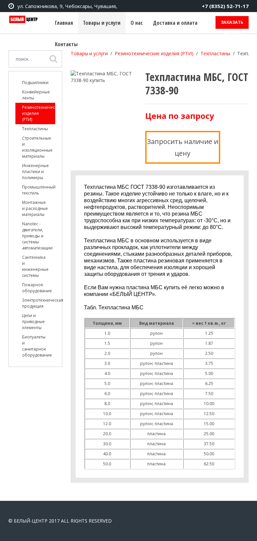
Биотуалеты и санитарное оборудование (37, 346)
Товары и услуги (101, 22)
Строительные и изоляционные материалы (37, 147)
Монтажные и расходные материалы (35, 208)
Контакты (66, 44)
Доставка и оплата (175, 22)
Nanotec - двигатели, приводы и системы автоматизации (37, 236)
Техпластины (35, 129)
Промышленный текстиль (38, 190)
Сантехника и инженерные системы (35, 266)
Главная (64, 22)
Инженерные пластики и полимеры (35, 171)
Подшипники (35, 82)
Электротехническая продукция (38, 303)
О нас (137, 22)
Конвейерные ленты (36, 95)
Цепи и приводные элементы (33, 321)
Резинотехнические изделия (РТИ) (38, 113)
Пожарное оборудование (37, 288)
